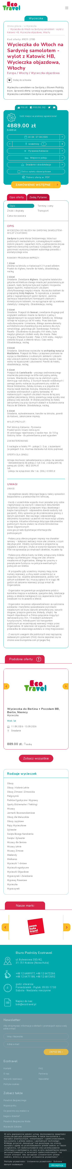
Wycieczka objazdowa (45, 73)
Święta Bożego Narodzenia (20, 834)
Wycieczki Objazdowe (18, 872)
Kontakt (7, 1068)
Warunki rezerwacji (12, 1079)
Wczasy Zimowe (15, 851)
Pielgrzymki (13, 796)
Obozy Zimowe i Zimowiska (21, 792)
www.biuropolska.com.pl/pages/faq (32, 640)
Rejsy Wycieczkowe (16, 825)
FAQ (41, 1068)
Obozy (10, 783)
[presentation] (6, 686)
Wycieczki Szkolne (12, 1127)
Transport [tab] (43, 210)
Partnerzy (43, 1074)
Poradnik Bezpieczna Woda (16, 1121)
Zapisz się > (56, 1051)
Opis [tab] (12, 205)
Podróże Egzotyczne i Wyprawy (22, 800)
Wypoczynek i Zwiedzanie (20, 876)
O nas (6, 1074)
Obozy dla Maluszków (18, 817)
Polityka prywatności (14, 1161)
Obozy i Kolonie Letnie (18, 787)
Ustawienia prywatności (39, 1161)
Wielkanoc (12, 859)
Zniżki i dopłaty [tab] (15, 210)
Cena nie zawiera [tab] (16, 215)
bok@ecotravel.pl (26, 1004)
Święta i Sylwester (16, 838)
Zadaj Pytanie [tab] (38, 197)
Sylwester (12, 830)
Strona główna (14, 26)
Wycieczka (31, 26)
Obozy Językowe (15, 821)
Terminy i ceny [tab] (45, 205)
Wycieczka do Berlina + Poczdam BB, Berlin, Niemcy (33, 710)
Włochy (23, 73)
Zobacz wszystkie (36, 758)
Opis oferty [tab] (17, 197)
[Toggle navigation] (67, 8)
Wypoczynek (13, 888)
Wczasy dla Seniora (16, 842)
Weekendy (12, 855)
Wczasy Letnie (14, 846)
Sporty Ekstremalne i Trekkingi (22, 804)
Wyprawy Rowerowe (17, 880)
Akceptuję (57, 1165)
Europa (11, 73)
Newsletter (44, 1079)
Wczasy (11, 809)
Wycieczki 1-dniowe (17, 863)
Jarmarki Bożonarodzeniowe (21, 813)
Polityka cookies (11, 1084)
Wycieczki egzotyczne (18, 867)
